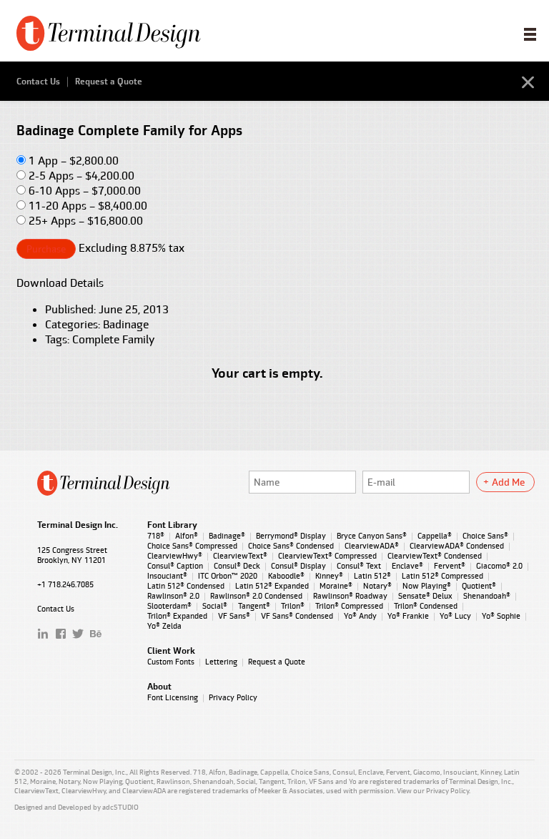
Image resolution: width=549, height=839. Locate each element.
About (159, 686)
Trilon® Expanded (177, 616)
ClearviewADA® (372, 546)
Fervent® (449, 566)
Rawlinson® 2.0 (173, 596)
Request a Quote (108, 81)
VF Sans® (234, 616)
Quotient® (479, 586)
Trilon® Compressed (349, 606)
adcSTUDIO (120, 807)
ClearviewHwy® (174, 556)
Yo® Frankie (408, 616)
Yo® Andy (360, 616)
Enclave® (407, 566)
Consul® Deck (237, 566)
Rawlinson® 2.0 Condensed (256, 596)
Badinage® (227, 536)
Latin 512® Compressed (442, 576)
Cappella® (434, 536)
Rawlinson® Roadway (350, 596)
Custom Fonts (170, 662)
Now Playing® (426, 586)
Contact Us (38, 81)
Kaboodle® (286, 576)
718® (155, 536)
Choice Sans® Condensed (291, 546)
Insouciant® (167, 576)
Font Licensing (172, 697)
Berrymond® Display (291, 536)
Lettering (221, 662)
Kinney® (329, 576)
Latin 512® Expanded (272, 586)
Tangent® (254, 606)
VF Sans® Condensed (297, 616)
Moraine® (336, 586)
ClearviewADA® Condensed (457, 546)
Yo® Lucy (455, 616)
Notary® (377, 586)
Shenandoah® (486, 596)
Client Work (171, 651)
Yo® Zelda (164, 626)
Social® (214, 606)
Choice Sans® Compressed (192, 546)
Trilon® (293, 606)
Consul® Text (359, 566)
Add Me (508, 482)
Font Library (172, 525)
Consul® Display (298, 566)
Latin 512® (372, 576)
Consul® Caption (175, 566)
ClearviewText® (240, 556)
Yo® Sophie (501, 616)
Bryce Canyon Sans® (372, 536)
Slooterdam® (169, 606)
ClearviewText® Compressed (327, 556)
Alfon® (186, 536)
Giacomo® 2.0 (499, 566)
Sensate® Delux (425, 596)
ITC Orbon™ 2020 (227, 576)
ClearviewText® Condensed (434, 556)
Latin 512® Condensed (185, 586)
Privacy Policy (233, 697)
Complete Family (113, 339)
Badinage (126, 324)
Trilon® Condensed (426, 606)
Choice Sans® (485, 536)
